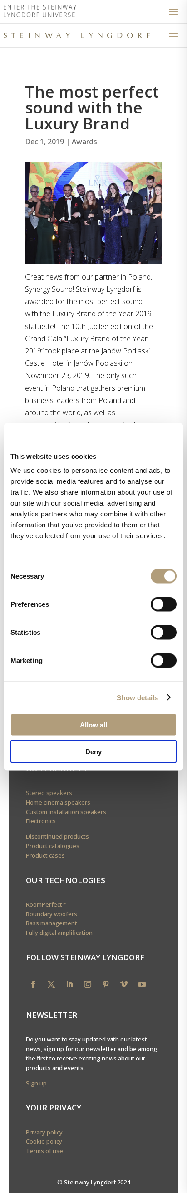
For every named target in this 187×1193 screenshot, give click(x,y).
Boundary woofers (51, 914)
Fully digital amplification (59, 932)
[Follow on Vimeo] (124, 984)
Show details (137, 697)
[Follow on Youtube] (142, 984)
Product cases (45, 855)
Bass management (51, 923)
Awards (84, 142)
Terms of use (44, 1151)
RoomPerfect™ (46, 904)
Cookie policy (44, 1141)
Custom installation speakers (66, 812)
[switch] (164, 604)
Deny (93, 751)
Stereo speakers (49, 793)
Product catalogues (52, 846)
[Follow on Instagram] (87, 984)
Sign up (36, 1083)
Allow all (93, 725)
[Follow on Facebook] (33, 984)
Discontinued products (57, 836)
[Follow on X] (51, 984)
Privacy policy (44, 1132)
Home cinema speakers (58, 802)
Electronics (41, 821)
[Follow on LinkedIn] (69, 984)
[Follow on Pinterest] (105, 984)
